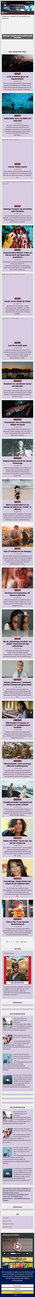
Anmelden (6, 1217)
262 (17, 942)
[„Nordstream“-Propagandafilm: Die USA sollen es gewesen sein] (7, 1083)
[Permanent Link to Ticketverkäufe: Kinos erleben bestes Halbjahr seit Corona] (17, 409)
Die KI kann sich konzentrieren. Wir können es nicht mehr (17, 594)
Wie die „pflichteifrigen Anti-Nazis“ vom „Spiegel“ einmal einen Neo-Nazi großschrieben (17, 643)
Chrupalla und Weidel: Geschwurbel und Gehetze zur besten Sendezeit (17, 803)
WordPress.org (7, 1227)
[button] (17, 1247)
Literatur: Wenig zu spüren (17, 167)
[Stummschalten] (27, 1253)
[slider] (16, 1253)
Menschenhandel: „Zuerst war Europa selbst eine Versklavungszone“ (17, 765)
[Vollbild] (30, 1253)
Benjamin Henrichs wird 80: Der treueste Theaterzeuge (17, 462)
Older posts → (24, 942)
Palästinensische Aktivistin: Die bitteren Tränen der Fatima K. (22, 1037)
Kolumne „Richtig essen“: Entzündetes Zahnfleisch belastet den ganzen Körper (17, 683)
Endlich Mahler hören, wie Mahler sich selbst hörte (17, 119)
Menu (5, 2)
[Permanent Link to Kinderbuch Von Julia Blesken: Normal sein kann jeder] (17, 370)
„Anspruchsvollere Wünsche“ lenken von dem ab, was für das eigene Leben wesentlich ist (17, 44)
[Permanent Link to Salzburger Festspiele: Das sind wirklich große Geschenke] (17, 192)
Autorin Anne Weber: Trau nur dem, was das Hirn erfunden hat (17, 842)
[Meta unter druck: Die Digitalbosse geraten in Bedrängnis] (7, 1026)
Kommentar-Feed (8, 1224)
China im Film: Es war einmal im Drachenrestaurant (17, 923)
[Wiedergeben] (5, 1253)
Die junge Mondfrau (10, 995)
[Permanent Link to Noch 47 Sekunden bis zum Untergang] (17, 535)
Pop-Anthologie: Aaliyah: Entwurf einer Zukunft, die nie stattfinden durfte (17, 882)
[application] (17, 1246)
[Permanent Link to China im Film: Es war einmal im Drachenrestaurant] (17, 908)
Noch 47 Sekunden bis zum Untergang (17, 551)
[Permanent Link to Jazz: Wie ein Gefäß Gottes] (17, 329)
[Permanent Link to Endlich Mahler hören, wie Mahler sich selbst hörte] (17, 103)
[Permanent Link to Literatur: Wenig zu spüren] (17, 150)
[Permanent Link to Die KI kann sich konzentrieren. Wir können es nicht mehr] (17, 578)
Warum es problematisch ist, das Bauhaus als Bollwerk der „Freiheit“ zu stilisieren (17, 507)
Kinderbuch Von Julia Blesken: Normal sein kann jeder (17, 385)
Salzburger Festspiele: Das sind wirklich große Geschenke (17, 210)
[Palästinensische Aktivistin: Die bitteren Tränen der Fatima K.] (7, 1043)
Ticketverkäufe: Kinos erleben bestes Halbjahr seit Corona (17, 423)
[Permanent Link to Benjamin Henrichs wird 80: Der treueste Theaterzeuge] (17, 447)
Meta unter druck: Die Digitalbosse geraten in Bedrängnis (20, 1020)
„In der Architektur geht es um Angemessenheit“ (17, 77)
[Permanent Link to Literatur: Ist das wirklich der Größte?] (17, 285)
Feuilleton (18, 381)
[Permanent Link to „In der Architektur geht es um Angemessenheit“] (17, 63)
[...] (17, 990)
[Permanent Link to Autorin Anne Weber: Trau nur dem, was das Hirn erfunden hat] (17, 827)
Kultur (18, 74)
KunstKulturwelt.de (17, 8)
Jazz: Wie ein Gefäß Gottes (17, 345)
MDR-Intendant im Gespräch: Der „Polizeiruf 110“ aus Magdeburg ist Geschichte (17, 725)
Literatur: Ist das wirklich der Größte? (17, 301)
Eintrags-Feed (7, 1221)
